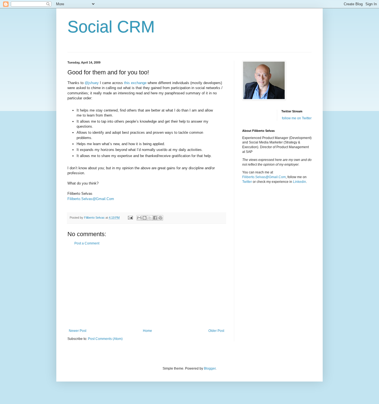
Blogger (210, 368)
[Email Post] (130, 217)
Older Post (216, 331)
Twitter (247, 182)
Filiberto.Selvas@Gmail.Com (90, 199)
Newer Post (77, 331)
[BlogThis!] (144, 218)
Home (147, 331)
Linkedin (299, 182)
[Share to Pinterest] (160, 218)
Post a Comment (86, 243)
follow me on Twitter (297, 118)
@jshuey (92, 83)
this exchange (135, 83)
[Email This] (139, 218)
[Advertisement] (146, 287)
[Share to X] (150, 218)
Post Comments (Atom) (105, 339)
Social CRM (111, 26)
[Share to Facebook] (155, 218)
